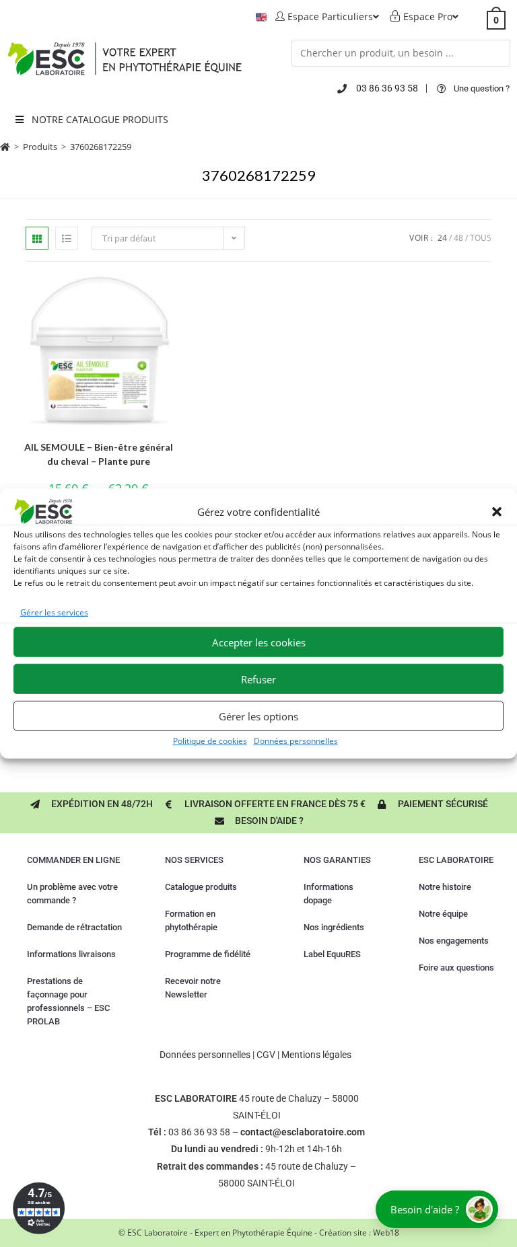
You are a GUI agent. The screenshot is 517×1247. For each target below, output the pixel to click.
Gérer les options (258, 716)
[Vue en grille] (37, 238)
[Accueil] (5, 147)
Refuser (258, 679)
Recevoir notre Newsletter (193, 987)
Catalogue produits (201, 887)
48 (458, 237)
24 (442, 237)
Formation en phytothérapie (191, 920)
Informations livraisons (71, 954)
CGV (265, 1054)
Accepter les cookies (259, 642)
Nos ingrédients (334, 927)
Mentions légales (316, 1054)
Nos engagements (454, 941)
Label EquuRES (332, 954)
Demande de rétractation (74, 927)
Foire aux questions (456, 967)
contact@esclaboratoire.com (302, 1132)
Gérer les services (54, 612)
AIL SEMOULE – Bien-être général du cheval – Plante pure (98, 454)
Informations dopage (328, 893)
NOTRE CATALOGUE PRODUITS (100, 119)
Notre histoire (445, 887)
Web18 (386, 1232)
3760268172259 (100, 147)
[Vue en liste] (66, 238)
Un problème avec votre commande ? (72, 893)
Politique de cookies (210, 741)
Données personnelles (296, 741)
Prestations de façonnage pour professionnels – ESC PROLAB (68, 1001)
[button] (497, 512)
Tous (480, 237)
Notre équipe (443, 914)
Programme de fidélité (207, 954)
